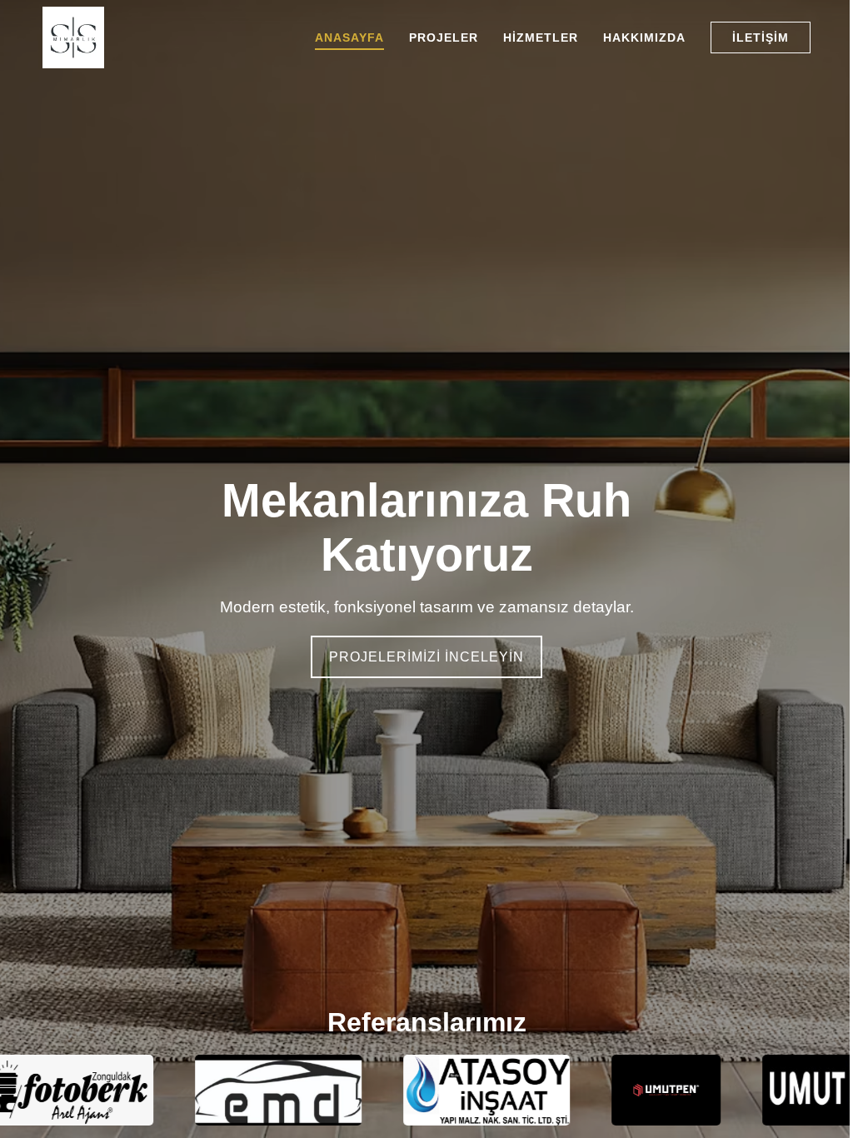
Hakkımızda (644, 37)
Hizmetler (540, 37)
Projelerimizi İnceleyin (426, 657)
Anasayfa (349, 37)
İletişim (760, 37)
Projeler (443, 37)
